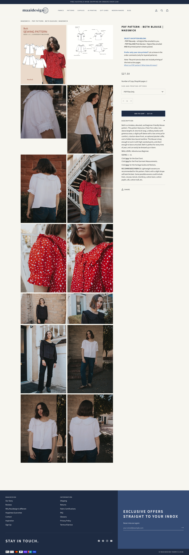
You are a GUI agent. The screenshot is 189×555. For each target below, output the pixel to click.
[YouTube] (111, 541)
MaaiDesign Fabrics (170, 552)
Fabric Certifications (68, 509)
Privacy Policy (65, 520)
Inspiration (9, 520)
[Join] (182, 527)
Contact (8, 517)
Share (127, 189)
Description (127, 121)
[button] (61, 10)
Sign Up (8, 525)
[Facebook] (99, 541)
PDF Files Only (129, 92)
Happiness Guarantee (13, 512)
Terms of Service (66, 525)
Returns (63, 505)
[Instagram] (107, 541)
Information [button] (66, 497)
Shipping (63, 501)
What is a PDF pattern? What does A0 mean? (140, 65)
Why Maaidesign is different (15, 509)
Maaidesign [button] (10, 497)
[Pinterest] (103, 541)
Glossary (63, 517)
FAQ (61, 512)
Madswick (25, 21)
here (127, 165)
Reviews (8, 505)
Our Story (9, 501)
